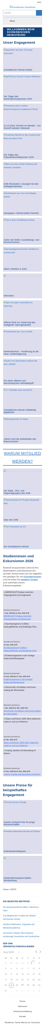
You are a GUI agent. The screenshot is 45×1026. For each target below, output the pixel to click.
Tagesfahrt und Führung (12, 641)
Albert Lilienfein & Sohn (15, 269)
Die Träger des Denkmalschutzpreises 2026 (18, 97)
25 (11, 985)
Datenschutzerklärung (23, 1011)
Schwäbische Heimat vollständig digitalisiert (20, 411)
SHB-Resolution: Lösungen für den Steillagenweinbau (21, 185)
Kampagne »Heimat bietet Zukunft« (21, 213)
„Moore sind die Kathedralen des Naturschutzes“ (20, 440)
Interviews (9, 296)
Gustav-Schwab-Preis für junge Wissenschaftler (19, 823)
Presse (22, 1001)
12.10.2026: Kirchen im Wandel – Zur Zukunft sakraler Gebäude (22, 127)
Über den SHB (11, 520)
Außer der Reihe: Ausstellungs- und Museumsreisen (21, 241)
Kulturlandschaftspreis (15, 851)
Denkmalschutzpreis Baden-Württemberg (18, 879)
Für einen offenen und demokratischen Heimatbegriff (19, 382)
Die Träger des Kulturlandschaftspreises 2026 (19, 156)
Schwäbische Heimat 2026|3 (18, 70)
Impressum (22, 1006)
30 (22, 963)
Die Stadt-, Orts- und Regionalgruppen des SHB (17, 492)
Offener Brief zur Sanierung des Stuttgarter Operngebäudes (19, 323)
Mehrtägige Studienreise (12, 610)
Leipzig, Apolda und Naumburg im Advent (22, 774)
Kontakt (22, 1016)
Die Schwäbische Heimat (16, 546)
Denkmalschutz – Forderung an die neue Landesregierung (21, 352)
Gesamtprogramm (32, 577)
